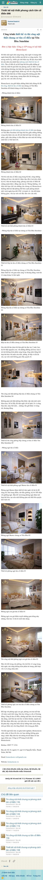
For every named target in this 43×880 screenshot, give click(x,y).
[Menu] (3, 2)
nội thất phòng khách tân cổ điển (22, 130)
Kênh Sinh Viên (9, 873)
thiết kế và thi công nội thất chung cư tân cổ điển (22, 35)
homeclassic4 (7, 17)
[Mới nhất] (40, 2)
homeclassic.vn (13, 762)
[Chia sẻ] (37, 29)
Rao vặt (18, 804)
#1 (41, 30)
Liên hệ (4, 876)
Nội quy (12, 876)
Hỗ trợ (29, 876)
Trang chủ (37, 876)
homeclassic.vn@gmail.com (16, 757)
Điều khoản (20, 876)
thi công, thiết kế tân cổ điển (11, 86)
